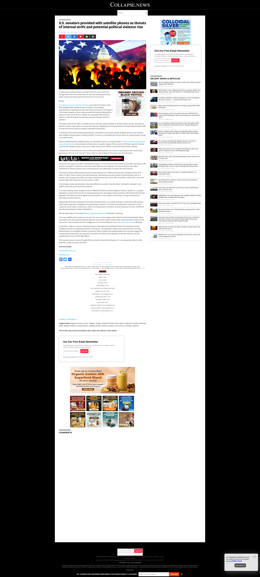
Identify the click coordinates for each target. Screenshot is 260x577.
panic (61, 326)
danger (98, 323)
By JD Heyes (169, 145)
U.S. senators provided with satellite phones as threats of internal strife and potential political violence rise (177, 142)
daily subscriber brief (125, 222)
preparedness (82, 326)
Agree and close (240, 565)
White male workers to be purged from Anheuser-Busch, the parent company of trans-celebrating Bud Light (178, 150)
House (121, 323)
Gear (117, 323)
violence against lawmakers (94, 213)
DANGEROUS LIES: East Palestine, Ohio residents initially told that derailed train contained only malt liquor (179, 196)
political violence (70, 326)
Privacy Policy (130, 570)
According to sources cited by (74, 105)
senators (111, 326)
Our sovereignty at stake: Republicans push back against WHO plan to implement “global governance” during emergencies (178, 124)
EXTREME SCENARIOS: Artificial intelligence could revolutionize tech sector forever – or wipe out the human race (178, 99)
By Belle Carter (169, 205)
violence (136, 326)
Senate (104, 326)
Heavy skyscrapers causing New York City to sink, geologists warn (179, 203)
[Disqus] (102, 460)
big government (77, 323)
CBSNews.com (64, 255)
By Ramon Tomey (170, 109)
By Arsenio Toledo (170, 102)
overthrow (142, 323)
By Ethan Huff (169, 127)
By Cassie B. (169, 86)
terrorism (118, 326)
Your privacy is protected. (69, 357)
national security (131, 323)
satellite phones (95, 326)
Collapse (92, 323)
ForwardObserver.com (67, 251)
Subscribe (174, 574)
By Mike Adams (169, 119)
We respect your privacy (119, 560)
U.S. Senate (127, 326)
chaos (86, 323)
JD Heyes (73, 32)
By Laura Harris (169, 160)
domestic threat (108, 323)
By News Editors (170, 213)
